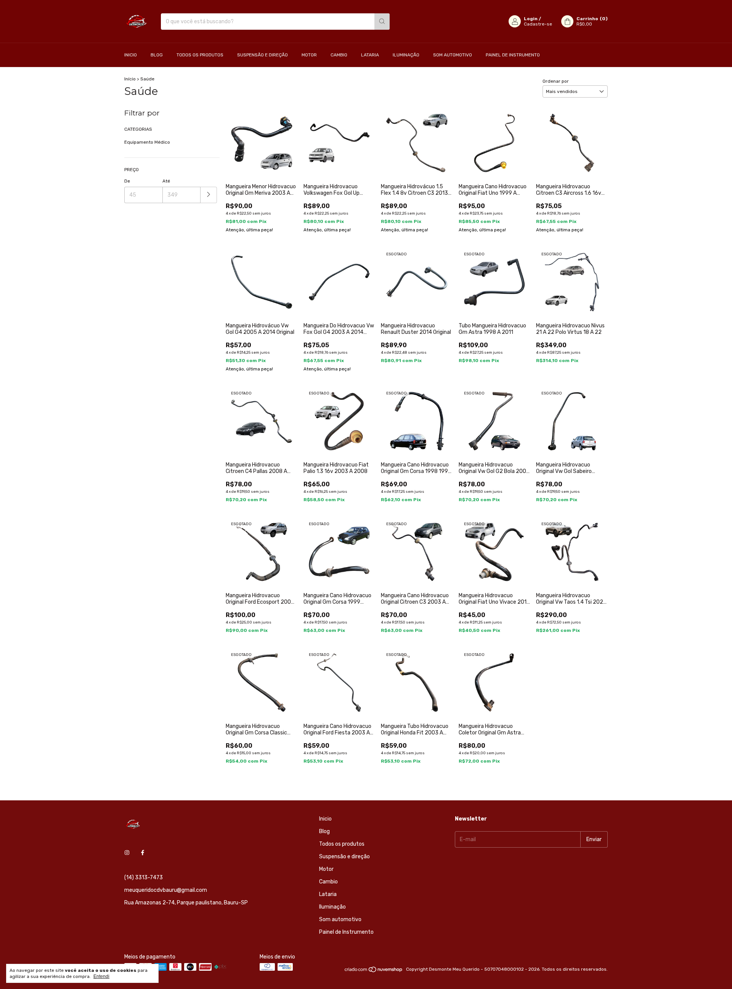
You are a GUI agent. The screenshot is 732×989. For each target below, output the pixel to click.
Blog (157, 55)
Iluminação (406, 55)
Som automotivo (452, 55)
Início (130, 79)
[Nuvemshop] (373, 971)
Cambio (339, 55)
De (127, 181)
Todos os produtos (200, 55)
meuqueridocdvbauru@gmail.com (165, 890)
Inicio (130, 55)
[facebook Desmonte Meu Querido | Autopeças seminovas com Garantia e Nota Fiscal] (142, 853)
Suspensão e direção (262, 55)
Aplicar (209, 195)
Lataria (370, 55)
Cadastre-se (538, 24)
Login (531, 18)
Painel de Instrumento (513, 55)
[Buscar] (382, 21)
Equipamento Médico (147, 142)
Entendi (101, 976)
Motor (309, 55)
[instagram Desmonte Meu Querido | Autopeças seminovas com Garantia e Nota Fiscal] (127, 853)
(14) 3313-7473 (143, 877)
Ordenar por (556, 81)
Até (166, 181)
